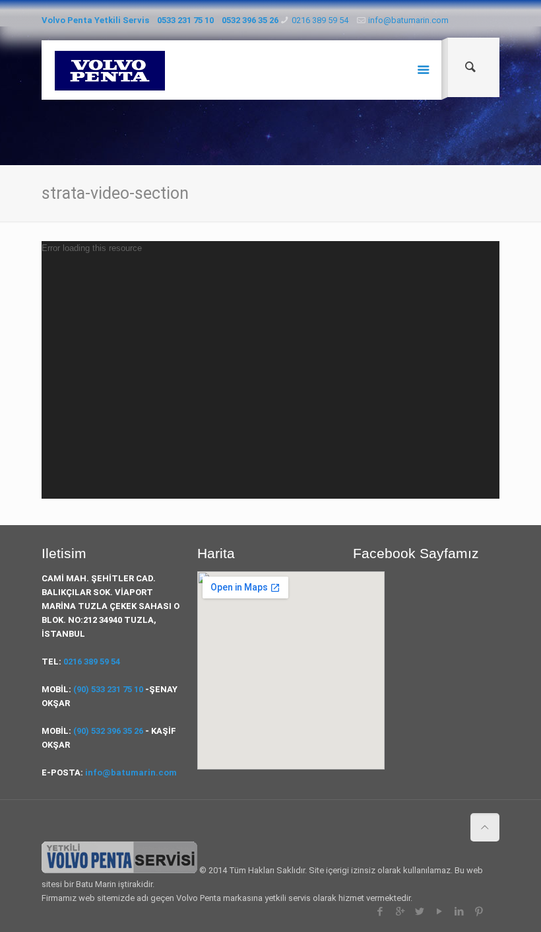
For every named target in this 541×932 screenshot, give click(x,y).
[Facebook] (380, 911)
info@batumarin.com (408, 20)
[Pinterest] (479, 911)
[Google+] (400, 911)
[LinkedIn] (459, 911)
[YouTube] (440, 911)
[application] (270, 370)
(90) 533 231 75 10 (108, 689)
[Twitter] (420, 911)
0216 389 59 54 (320, 20)
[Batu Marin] (110, 70)
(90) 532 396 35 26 (108, 731)
